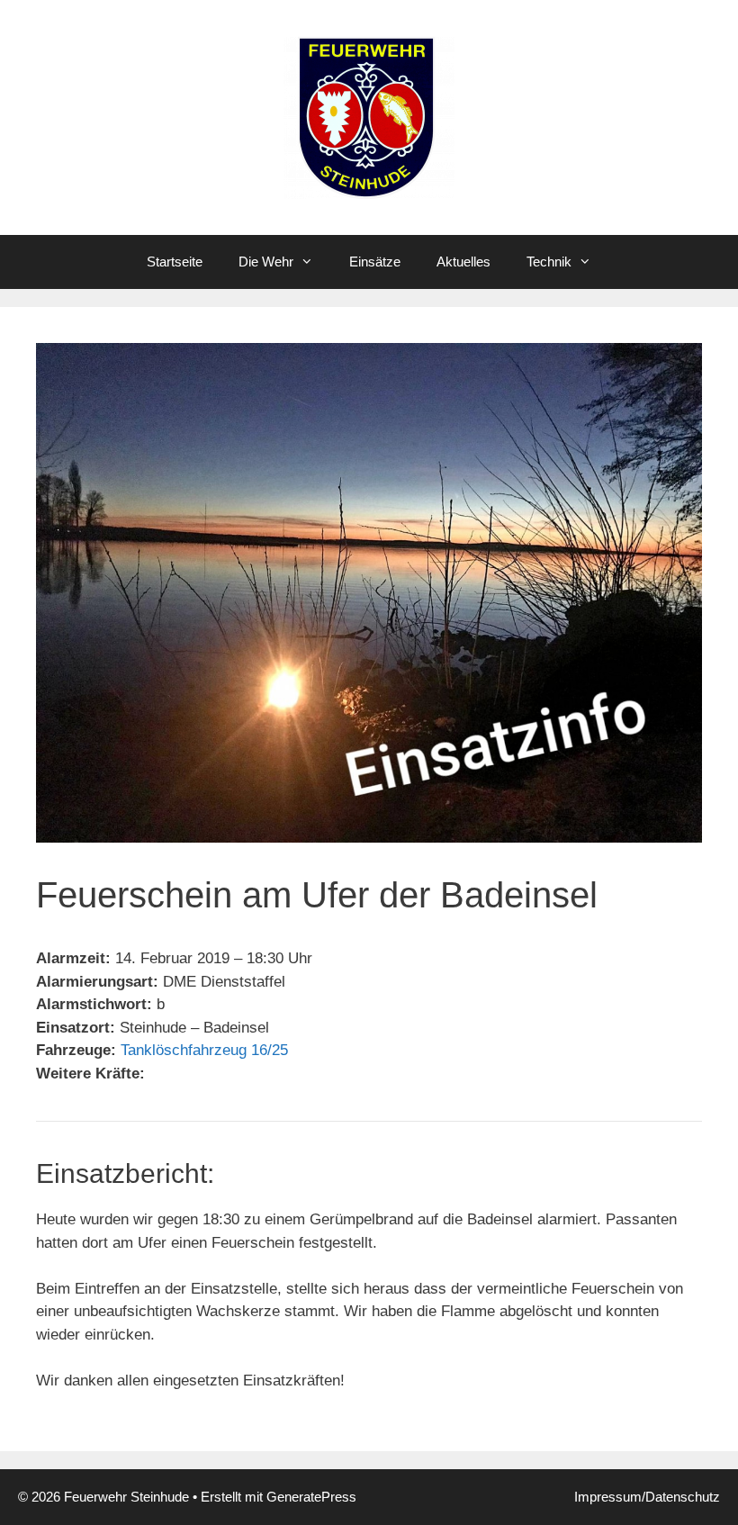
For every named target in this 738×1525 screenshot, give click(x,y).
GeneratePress (311, 1496)
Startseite (174, 261)
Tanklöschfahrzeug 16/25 (204, 1050)
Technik (549, 261)
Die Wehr (265, 261)
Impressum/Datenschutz (647, 1496)
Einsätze (374, 261)
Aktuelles (463, 261)
